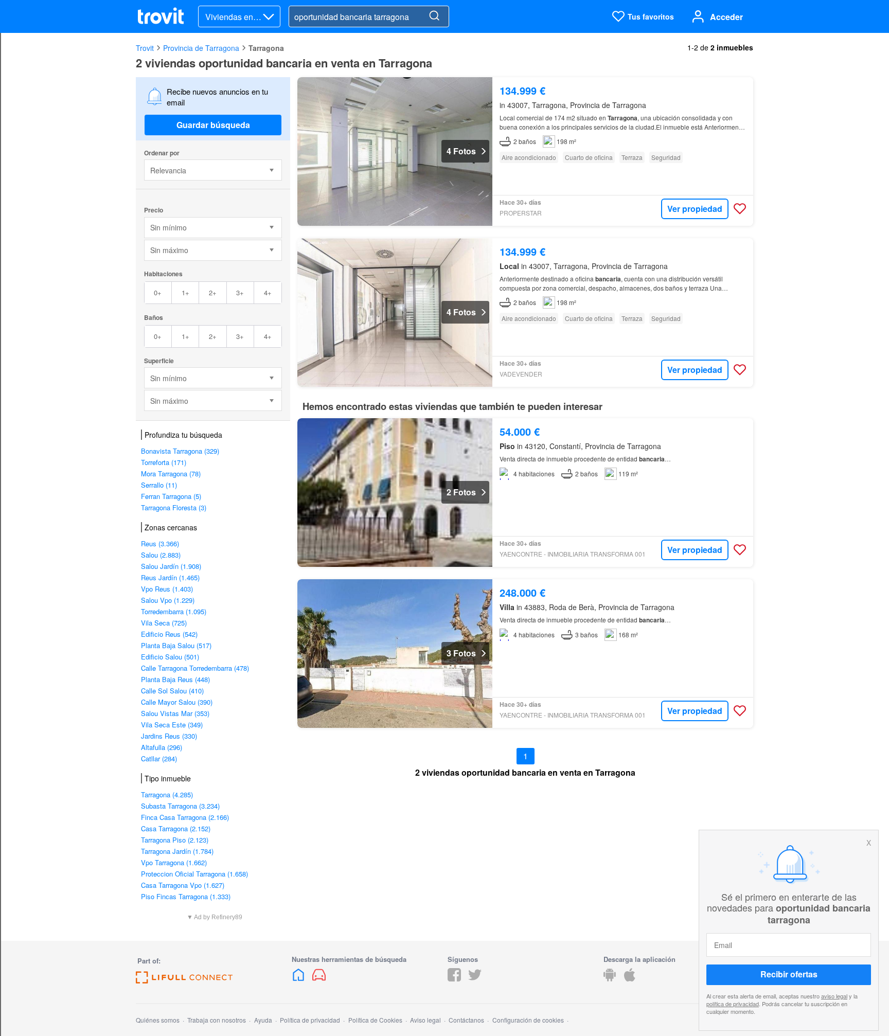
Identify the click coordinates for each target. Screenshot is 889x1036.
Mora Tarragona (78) (171, 473)
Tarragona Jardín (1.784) (177, 851)
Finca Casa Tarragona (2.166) (185, 817)
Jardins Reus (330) (169, 736)
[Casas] (299, 978)
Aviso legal (425, 1019)
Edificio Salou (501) (170, 657)
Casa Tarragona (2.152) (175, 828)
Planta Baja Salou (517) (176, 645)
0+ (158, 292)
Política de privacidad (310, 1019)
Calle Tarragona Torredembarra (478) (195, 668)
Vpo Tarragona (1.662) (174, 862)
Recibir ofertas (788, 974)
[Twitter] (475, 978)
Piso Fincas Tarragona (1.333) (185, 896)
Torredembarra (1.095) (173, 611)
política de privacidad (732, 1003)
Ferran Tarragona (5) (171, 496)
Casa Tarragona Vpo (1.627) (182, 885)
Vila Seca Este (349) (172, 724)
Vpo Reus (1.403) (167, 589)
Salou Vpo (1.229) (167, 600)
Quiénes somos (158, 1019)
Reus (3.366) (160, 543)
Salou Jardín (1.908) (171, 566)
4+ (268, 292)
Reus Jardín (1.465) (170, 577)
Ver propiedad (694, 209)
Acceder (726, 17)
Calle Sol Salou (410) (172, 690)
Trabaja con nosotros (216, 1019)
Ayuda (263, 1019)
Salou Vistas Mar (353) (175, 713)
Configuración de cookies (528, 1019)
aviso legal (834, 996)
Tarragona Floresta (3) (173, 507)
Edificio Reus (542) (169, 634)
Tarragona (266, 48)
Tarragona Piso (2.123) (174, 840)
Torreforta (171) (163, 462)
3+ (240, 292)
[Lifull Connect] (184, 980)
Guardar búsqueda (213, 125)
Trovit (145, 48)
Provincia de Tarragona (201, 48)
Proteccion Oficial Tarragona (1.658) (194, 874)
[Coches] (319, 978)
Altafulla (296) (161, 747)
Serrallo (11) (159, 485)
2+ (213, 292)
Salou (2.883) (161, 555)
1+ (185, 292)
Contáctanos (466, 1019)
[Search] (434, 16)
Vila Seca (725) (164, 623)
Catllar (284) (159, 758)
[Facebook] (454, 978)
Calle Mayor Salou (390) (176, 702)
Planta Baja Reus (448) (175, 679)
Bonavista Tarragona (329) (180, 451)
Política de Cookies (375, 1019)
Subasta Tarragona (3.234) (180, 806)
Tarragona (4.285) (167, 794)
